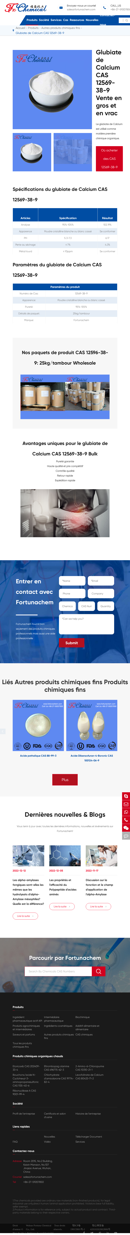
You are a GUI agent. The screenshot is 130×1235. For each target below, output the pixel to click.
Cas (65, 20)
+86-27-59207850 (33, 1181)
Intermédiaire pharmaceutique (53, 1019)
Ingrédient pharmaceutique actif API (27, 1019)
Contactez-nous (107, 19)
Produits (32, 20)
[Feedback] (126, 836)
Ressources (77, 20)
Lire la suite (25, 915)
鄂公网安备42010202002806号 (100, 1227)
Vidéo (47, 1141)
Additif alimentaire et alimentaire (87, 1027)
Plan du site (18, 1233)
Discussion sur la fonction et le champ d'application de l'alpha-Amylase (99, 887)
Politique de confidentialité (40, 1233)
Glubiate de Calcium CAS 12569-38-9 (40, 33)
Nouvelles (92, 20)
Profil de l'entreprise (24, 1113)
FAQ (15, 1141)
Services (56, 20)
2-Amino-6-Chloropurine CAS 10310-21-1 (89, 1068)
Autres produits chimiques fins (59, 1036)
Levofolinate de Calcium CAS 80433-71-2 (89, 1076)
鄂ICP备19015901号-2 (77, 1227)
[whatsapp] (126, 812)
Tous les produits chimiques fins (22, 1045)
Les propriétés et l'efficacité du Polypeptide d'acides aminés (62, 887)
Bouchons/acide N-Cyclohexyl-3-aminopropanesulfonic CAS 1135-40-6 (26, 1080)
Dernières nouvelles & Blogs (65, 814)
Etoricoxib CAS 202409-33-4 (26, 1068)
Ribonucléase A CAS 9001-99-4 (24, 1092)
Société (44, 20)
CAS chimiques (84, 1034)
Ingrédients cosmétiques (58, 1025)
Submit (71, 643)
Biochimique (82, 1017)
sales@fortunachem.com (81, 9)
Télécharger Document (88, 1136)
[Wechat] (126, 828)
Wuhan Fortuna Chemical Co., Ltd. (38, 1227)
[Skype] (126, 796)
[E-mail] (126, 804)
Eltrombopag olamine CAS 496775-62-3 (56, 1068)
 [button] (2, 731)
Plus (65, 780)
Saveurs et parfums (24, 1034)
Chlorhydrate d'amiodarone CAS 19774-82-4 (59, 1078)
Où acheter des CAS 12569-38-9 (109, 159)
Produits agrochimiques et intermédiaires (26, 1027)
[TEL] (126, 820)
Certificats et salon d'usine (55, 1115)
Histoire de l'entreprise (88, 1113)
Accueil (20, 27)
